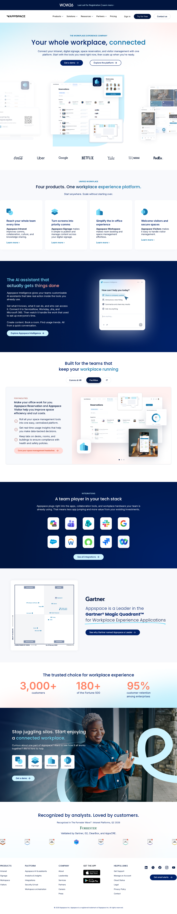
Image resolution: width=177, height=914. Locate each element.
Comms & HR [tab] (75, 380)
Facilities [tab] (94, 380)
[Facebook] (160, 867)
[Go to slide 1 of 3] (119, 459)
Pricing (113, 16)
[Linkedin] (146, 867)
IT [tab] (107, 380)
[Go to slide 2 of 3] (121, 459)
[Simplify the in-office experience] (99, 212)
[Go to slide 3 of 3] (123, 459)
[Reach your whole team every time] (9, 212)
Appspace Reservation (28, 406)
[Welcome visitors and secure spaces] (144, 212)
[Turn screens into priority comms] (54, 212)
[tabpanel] (88, 425)
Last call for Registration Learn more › (96, 5)
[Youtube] (174, 867)
